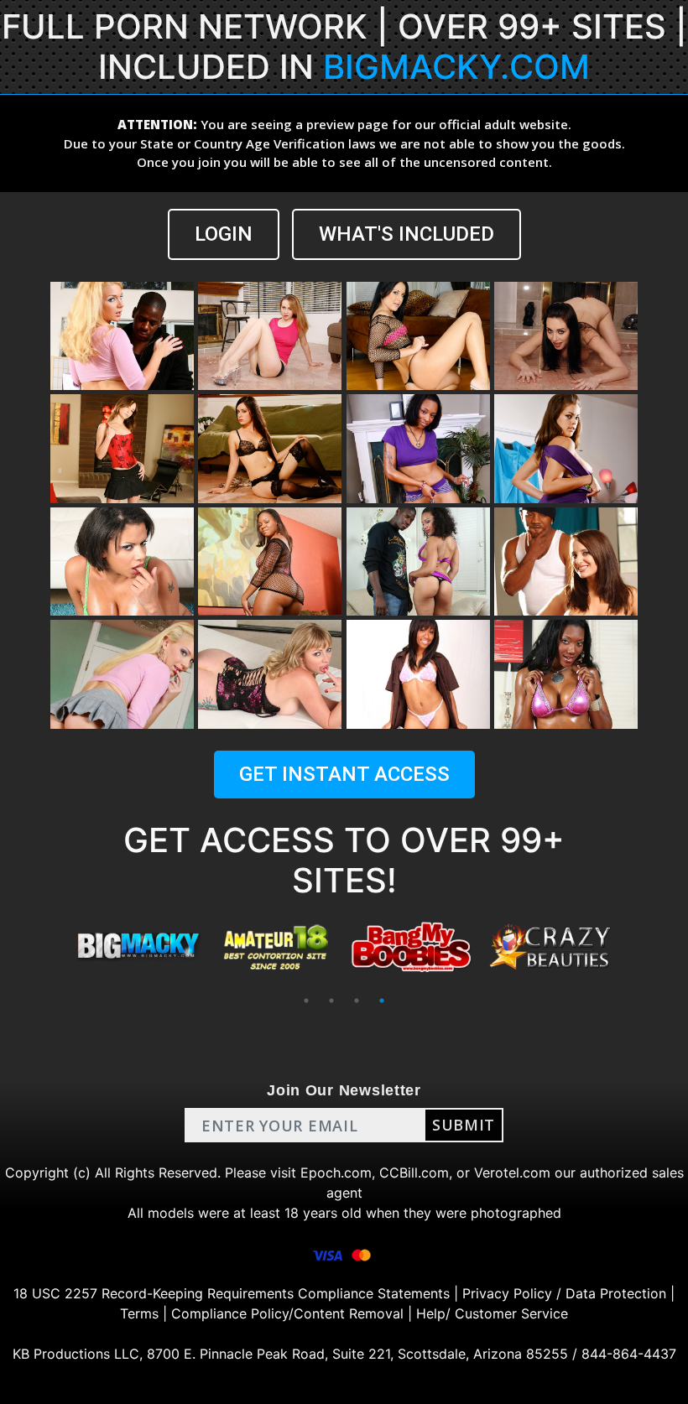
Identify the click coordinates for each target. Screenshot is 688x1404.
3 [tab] (356, 1000)
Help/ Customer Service (492, 1313)
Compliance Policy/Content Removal (287, 1313)
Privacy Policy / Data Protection (564, 1293)
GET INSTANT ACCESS (344, 774)
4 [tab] (381, 1000)
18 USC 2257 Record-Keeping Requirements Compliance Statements (231, 1293)
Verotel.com (512, 1172)
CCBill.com (414, 1172)
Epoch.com (336, 1172)
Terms (139, 1313)
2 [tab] (331, 1000)
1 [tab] (306, 1000)
